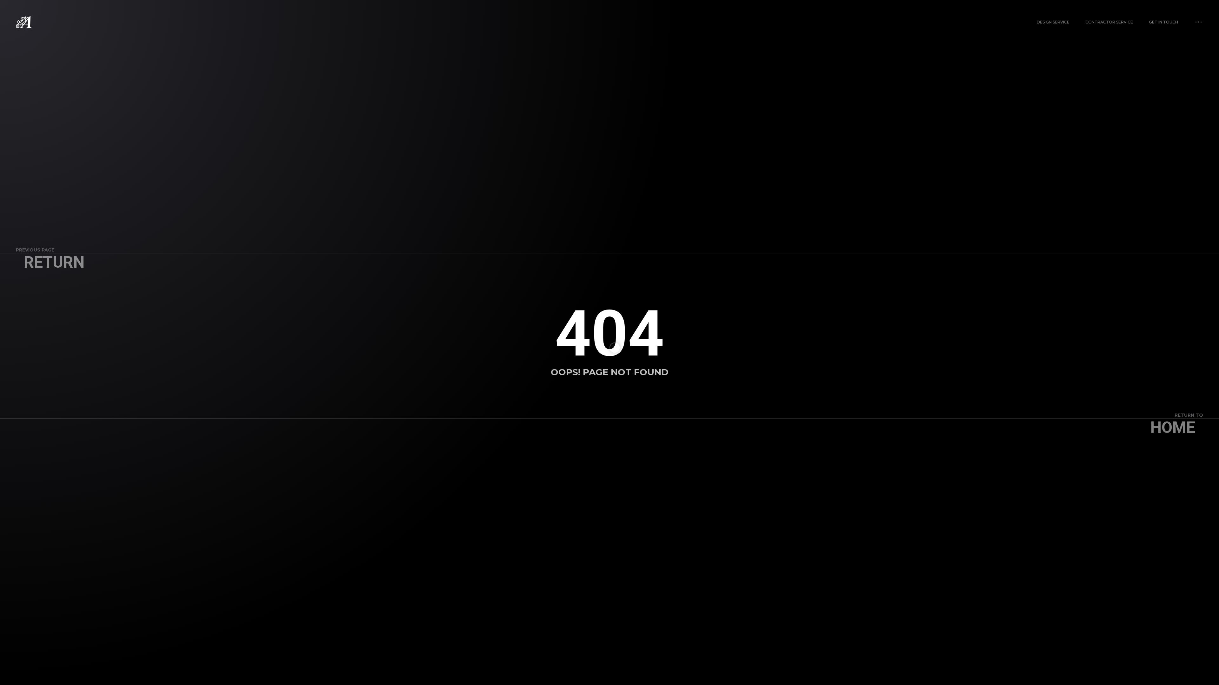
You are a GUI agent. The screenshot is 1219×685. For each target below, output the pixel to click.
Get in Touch (1163, 22)
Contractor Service (1109, 22)
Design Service (1053, 22)
